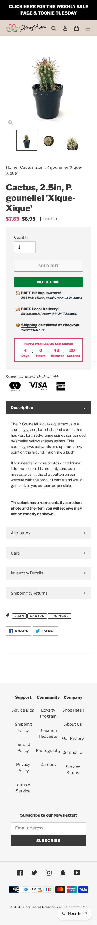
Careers (48, 764)
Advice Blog (23, 710)
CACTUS (37, 616)
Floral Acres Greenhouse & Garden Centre (55, 907)
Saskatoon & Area (34, 314)
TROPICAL (59, 616)
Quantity (21, 237)
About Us (73, 724)
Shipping (29, 325)
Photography (48, 750)
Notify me (48, 282)
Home (12, 167)
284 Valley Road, (33, 298)
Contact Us (73, 752)
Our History (73, 738)
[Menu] (87, 28)
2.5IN (19, 616)
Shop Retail (73, 710)
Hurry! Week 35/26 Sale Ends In (48, 344)
